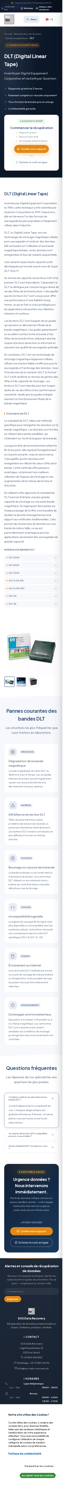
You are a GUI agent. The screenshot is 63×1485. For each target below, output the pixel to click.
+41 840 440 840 (9, 8)
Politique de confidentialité (24, 1453)
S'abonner (12, 1299)
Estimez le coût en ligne (33, 162)
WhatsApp (28, 8)
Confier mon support (33, 148)
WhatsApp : (32, 1363)
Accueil (8, 33)
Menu (33, 19)
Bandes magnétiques (17, 38)
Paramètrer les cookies (39, 1466)
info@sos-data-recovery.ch (45, 8)
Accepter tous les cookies (38, 1475)
